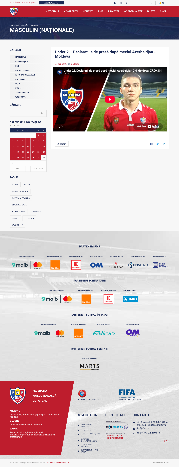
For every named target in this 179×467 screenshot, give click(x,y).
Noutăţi (24, 25)
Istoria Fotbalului (25, 75)
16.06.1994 (136, 400)
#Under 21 (61, 144)
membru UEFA (84, 400)
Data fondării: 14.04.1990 (87, 426)
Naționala (29, 185)
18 (18, 152)
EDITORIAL (20, 79)
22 (38, 152)
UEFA (17, 84)
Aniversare (36, 212)
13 (28, 146)
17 (13, 152)
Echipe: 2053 (86, 430)
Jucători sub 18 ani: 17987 (89, 451)
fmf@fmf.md (143, 428)
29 (38, 158)
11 (18, 146)
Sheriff (15, 218)
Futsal (15, 185)
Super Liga (29, 218)
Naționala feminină (21, 198)
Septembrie (38, 169)
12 (23, 146)
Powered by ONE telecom (161, 463)
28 (33, 158)
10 (13, 146)
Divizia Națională (19, 205)
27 (28, 158)
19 (23, 152)
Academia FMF (22, 93)
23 (44, 152)
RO (163, 3)
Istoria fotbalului (20, 191)
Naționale (35, 25)
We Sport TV (17, 225)
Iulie (18, 169)
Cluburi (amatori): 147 (90, 435)
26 (23, 158)
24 (13, 158)
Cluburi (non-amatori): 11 (86, 446)
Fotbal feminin (18, 212)
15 (38, 146)
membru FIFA (124, 400)
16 (44, 146)
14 (33, 146)
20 (28, 152)
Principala (14, 25)
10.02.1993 (96, 400)
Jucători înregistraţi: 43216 (89, 440)
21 (33, 152)
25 (18, 158)
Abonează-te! (51, 3)
